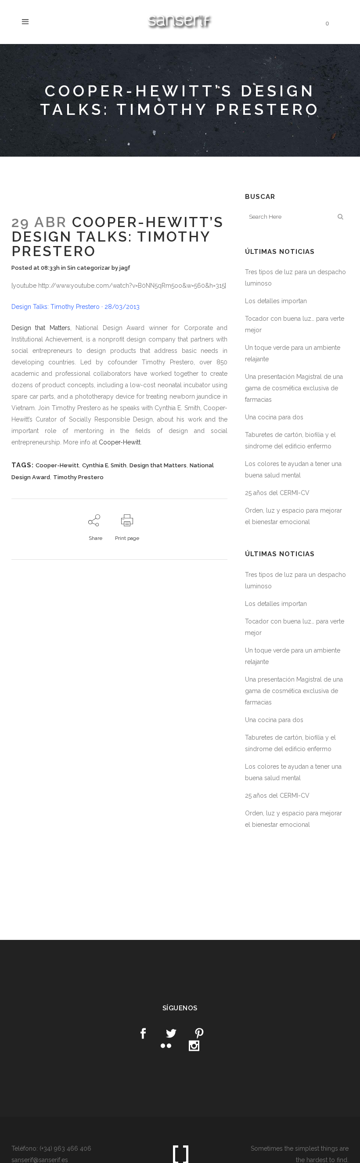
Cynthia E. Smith (104, 465)
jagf (124, 267)
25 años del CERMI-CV (277, 492)
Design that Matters (40, 327)
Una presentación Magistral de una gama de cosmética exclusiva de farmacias (294, 388)
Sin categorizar (88, 267)
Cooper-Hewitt (119, 442)
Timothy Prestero (78, 477)
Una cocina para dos (274, 417)
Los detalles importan (276, 301)
